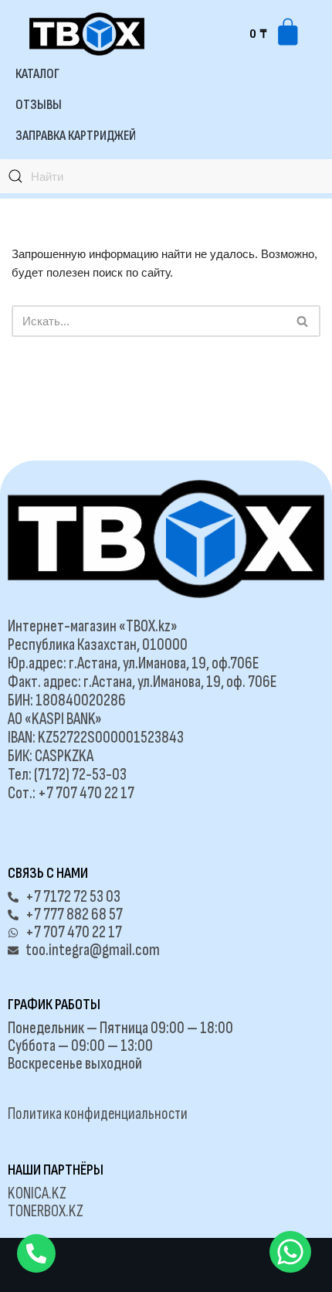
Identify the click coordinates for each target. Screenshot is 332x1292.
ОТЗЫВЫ (38, 105)
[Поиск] (303, 321)
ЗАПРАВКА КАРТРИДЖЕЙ (75, 136)
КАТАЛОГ (37, 74)
